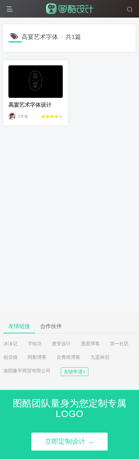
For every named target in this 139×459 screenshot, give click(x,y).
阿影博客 (37, 357)
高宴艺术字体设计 (30, 105)
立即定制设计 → (69, 441)
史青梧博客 (68, 357)
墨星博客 (90, 343)
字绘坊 (35, 343)
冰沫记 (10, 343)
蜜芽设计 (61, 343)
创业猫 (10, 357)
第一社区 (119, 343)
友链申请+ (74, 371)
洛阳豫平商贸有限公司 (27, 370)
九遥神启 (99, 357)
